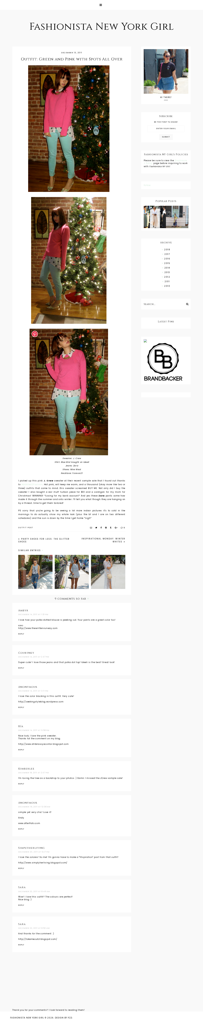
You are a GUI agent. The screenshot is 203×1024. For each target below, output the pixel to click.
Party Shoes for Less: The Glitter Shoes (44, 540)
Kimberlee (26, 769)
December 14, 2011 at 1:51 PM (33, 614)
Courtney (26, 653)
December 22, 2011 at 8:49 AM (34, 891)
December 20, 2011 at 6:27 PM (34, 852)
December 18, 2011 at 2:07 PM (33, 773)
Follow (147, 185)
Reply (21, 634)
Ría (20, 726)
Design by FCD (63, 1017)
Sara (22, 887)
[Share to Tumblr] (111, 527)
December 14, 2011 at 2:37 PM (33, 657)
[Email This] (91, 527)
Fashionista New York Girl (101, 26)
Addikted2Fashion (32, 484)
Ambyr (23, 610)
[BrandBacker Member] (166, 362)
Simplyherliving (31, 848)
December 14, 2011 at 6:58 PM (33, 730)
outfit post (25, 527)
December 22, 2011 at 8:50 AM (34, 928)
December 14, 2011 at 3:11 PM (33, 691)
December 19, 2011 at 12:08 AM (34, 807)
